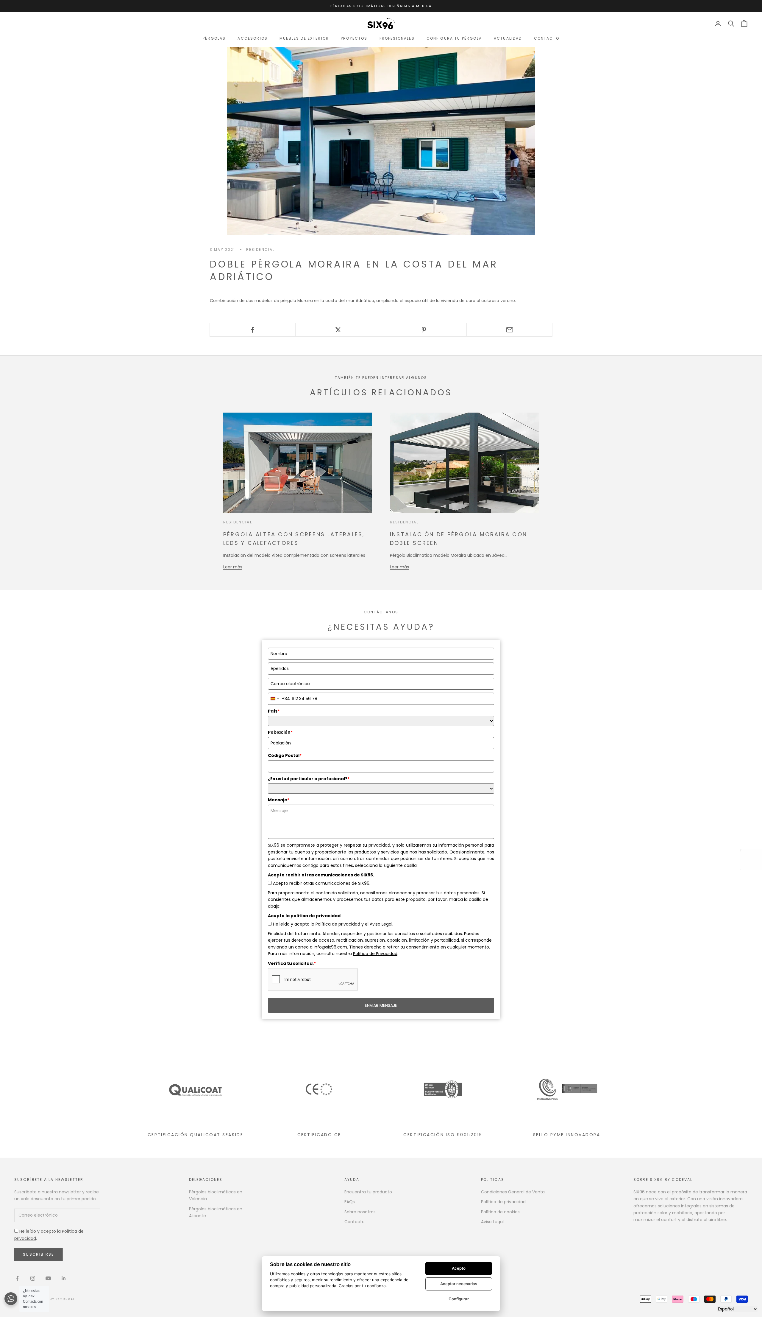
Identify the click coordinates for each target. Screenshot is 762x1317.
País (273, 711)
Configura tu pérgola (454, 38)
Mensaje (278, 800)
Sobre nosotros (360, 1212)
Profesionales (397, 38)
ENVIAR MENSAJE (381, 1005)
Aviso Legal (492, 1222)
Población (280, 732)
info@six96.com (330, 947)
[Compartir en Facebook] (252, 329)
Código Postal (285, 755)
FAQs (349, 1202)
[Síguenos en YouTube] (48, 1278)
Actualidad (508, 38)
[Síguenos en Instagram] (33, 1278)
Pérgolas (214, 38)
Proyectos (354, 38)
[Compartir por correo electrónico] (509, 329)
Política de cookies (500, 1212)
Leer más (232, 567)
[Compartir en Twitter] (338, 329)
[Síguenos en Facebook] (17, 1278)
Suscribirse (38, 1254)
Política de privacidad (503, 1202)
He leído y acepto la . (49, 1234)
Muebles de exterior (304, 38)
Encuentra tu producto (368, 1192)
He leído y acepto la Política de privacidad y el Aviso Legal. (333, 924)
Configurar (459, 1298)
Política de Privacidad (375, 954)
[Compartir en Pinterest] (424, 329)
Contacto (546, 38)
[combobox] (279, 698)
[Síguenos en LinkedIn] (64, 1278)
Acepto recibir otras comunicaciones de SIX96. (321, 883)
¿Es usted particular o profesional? (308, 779)
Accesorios (253, 38)
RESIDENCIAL (260, 249)
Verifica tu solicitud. (292, 963)
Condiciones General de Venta (513, 1192)
